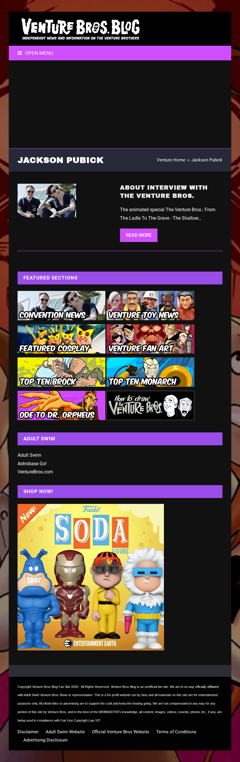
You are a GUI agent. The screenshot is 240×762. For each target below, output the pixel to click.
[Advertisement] (120, 104)
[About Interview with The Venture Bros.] (47, 200)
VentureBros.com (35, 472)
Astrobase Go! (32, 463)
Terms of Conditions (176, 731)
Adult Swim (29, 455)
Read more (139, 235)
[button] (35, 53)
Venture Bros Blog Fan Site (51, 686)
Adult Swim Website (65, 731)
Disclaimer (28, 731)
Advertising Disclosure (45, 740)
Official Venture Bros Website (120, 731)
